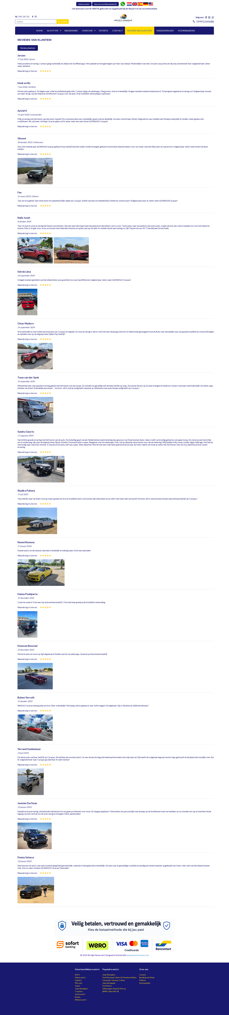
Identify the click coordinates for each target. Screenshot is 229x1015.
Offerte (142, 980)
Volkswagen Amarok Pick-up (114, 988)
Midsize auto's (81, 1000)
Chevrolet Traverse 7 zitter (113, 980)
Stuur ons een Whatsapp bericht (105, 4)
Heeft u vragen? (83, 4)
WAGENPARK (71, 30)
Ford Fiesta (107, 986)
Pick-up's (78, 983)
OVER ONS (87, 30)
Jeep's (77, 986)
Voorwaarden (144, 983)
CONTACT (117, 30)
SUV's (77, 975)
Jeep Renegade (108, 983)
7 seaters (79, 991)
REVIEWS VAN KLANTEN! (139, 30)
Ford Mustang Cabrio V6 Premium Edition (119, 977)
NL (16, 16)
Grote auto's (80, 994)
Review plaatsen (27, 48)
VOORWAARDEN (186, 30)
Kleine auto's (80, 977)
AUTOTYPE (52, 30)
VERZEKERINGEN (165, 30)
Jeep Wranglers (81, 988)
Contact (142, 975)
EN (20, 16)
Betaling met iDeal (146, 977)
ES (28, 16)
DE (24, 16)
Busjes (77, 997)
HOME (39, 30)
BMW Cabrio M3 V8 (110, 991)
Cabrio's (78, 980)
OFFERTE (103, 30)
